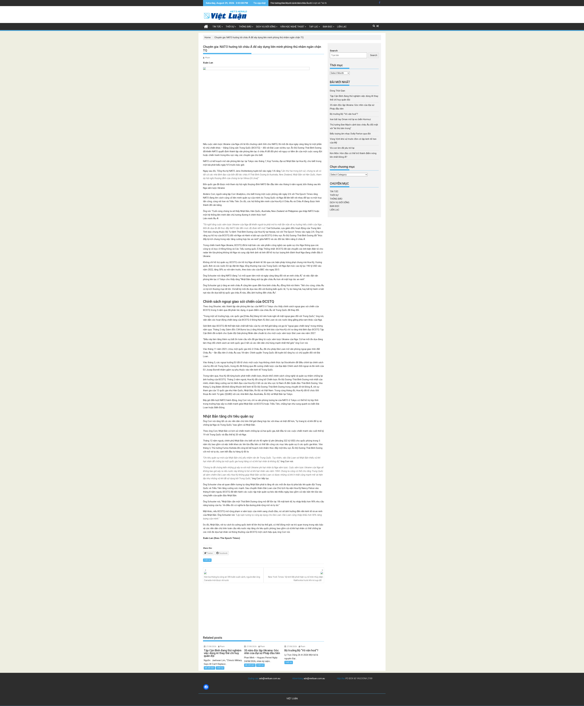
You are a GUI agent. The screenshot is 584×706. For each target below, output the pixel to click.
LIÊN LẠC (342, 26)
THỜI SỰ (230, 26)
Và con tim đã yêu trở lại (342, 148)
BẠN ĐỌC (327, 26)
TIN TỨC (216, 26)
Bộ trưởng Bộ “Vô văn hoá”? (344, 114)
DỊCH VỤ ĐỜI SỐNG (266, 26)
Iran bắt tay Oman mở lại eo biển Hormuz (350, 119)
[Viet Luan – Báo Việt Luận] (206, 26)
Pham (207, 58)
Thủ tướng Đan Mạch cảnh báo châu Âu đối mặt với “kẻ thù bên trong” (304, 3)
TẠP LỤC (313, 26)
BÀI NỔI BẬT (209, 668)
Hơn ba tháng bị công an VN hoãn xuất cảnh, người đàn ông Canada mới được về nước (232, 578)
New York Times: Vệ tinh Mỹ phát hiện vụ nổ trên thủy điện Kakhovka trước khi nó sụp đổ (295, 578)
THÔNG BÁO (245, 26)
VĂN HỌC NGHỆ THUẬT (292, 26)
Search (334, 50)
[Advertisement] (263, 609)
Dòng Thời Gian (337, 90)
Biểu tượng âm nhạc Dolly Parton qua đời (350, 133)
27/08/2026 (211, 646)
